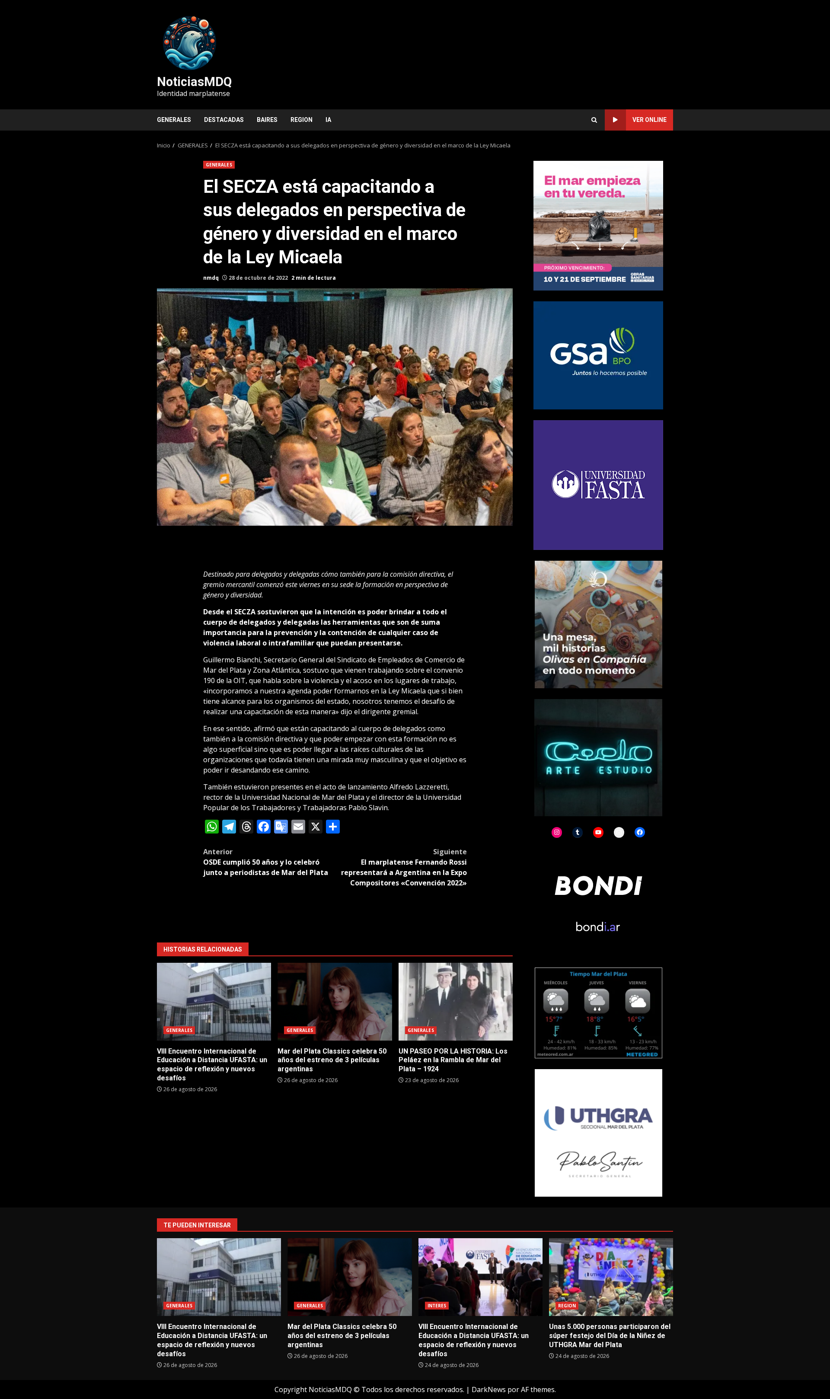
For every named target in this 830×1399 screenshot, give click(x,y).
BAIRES (267, 119)
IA (328, 119)
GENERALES (174, 119)
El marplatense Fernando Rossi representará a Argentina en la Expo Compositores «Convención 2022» (404, 867)
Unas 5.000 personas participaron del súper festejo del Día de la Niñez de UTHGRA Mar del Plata (611, 1277)
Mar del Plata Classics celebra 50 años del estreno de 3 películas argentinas (335, 1002)
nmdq (211, 277)
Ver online (649, 119)
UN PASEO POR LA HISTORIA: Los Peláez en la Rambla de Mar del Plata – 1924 (456, 1002)
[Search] (594, 120)
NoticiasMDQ (194, 81)
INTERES (437, 1306)
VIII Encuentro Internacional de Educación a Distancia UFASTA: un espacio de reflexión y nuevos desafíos (214, 1002)
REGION (301, 119)
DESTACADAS (224, 119)
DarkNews (489, 1389)
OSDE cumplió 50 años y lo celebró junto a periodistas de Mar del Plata (265, 862)
